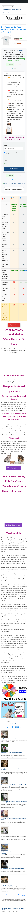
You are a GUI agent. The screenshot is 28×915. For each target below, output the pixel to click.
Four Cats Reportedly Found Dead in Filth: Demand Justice (12, 835)
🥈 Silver (18, 64)
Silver (16, 109)
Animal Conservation (15, 23)
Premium (4, 908)
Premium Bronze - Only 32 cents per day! (13, 152)
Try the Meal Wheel (16, 9)
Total (5, 160)
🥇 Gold (14, 68)
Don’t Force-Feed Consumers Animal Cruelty (10, 738)
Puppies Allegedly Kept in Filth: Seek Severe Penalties (11, 752)
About (9, 908)
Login (13, 11)
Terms (22, 908)
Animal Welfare (6, 23)
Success (23, 23)
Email (6, 145)
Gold (21, 109)
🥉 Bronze (10, 64)
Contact (14, 908)
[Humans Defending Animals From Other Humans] (14, 18)
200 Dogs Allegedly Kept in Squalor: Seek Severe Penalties (12, 868)
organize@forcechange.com (14, 723)
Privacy (18, 908)
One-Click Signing (7, 9)
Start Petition (19, 11)
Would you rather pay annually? (14, 189)
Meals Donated (10, 12)
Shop (4, 12)
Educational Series (7, 11)
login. (23, 895)
